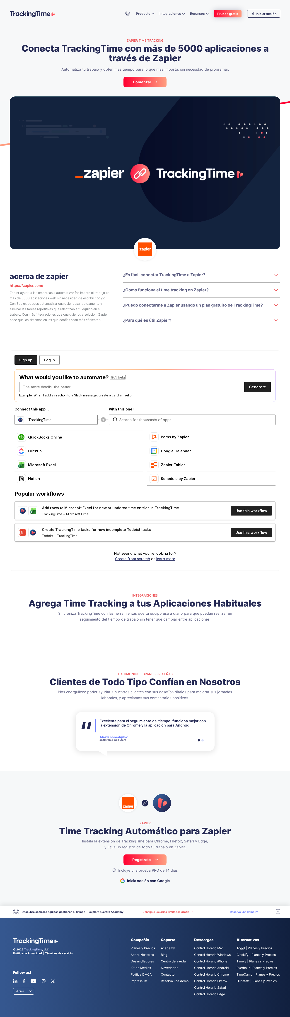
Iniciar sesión (266, 14)
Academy (127, 13)
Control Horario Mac (209, 948)
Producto (143, 13)
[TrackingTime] (32, 14)
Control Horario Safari (210, 987)
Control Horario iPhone (210, 961)
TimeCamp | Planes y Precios (258, 974)
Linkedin (15, 981)
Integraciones (171, 13)
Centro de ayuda (173, 961)
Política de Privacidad (27, 953)
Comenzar (142, 82)
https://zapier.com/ (26, 285)
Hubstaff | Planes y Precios (257, 981)
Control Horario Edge (209, 994)
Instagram (43, 981)
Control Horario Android (211, 968)
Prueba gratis (227, 14)
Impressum (139, 981)
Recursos (197, 13)
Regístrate (142, 859)
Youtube (33, 981)
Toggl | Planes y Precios (254, 948)
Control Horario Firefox (210, 981)
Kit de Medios (141, 968)
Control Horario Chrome (211, 974)
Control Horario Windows (212, 955)
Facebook (24, 981)
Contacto (167, 974)
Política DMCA (141, 974)
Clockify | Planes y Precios (256, 955)
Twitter (53, 981)
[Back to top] (278, 912)
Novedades (169, 968)
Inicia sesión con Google (148, 880)
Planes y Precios (143, 948)
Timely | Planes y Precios (255, 961)
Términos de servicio (58, 953)
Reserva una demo (174, 981)
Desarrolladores (142, 961)
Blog (164, 955)
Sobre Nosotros (142, 955)
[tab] (199, 740)
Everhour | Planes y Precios (257, 968)
